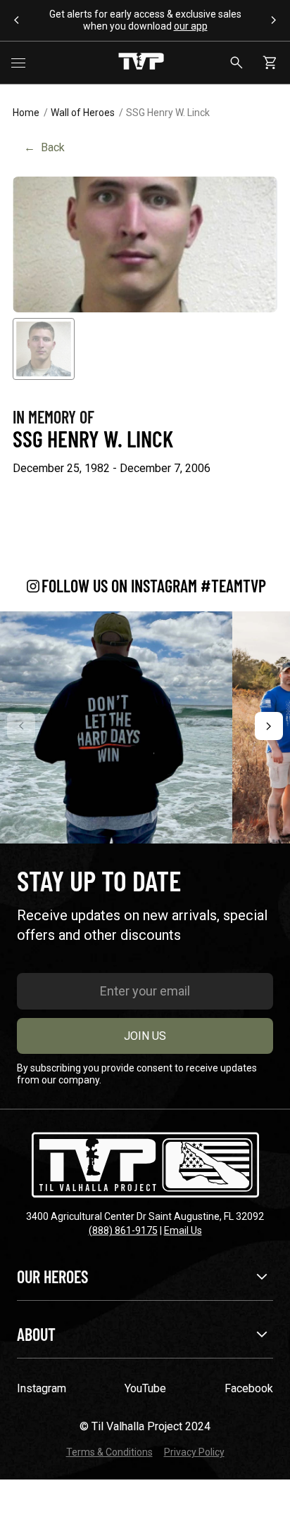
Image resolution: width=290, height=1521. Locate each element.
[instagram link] (116, 727)
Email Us (183, 1230)
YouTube (145, 1388)
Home (26, 112)
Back (44, 147)
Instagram (41, 1388)
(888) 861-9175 (123, 1230)
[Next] (269, 726)
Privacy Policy (194, 1452)
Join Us (145, 1036)
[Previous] (21, 726)
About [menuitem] (36, 1334)
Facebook (249, 1388)
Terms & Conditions (109, 1452)
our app (191, 26)
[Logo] (141, 62)
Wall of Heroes (83, 112)
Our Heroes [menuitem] (52, 1276)
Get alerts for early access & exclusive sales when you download (145, 20)
